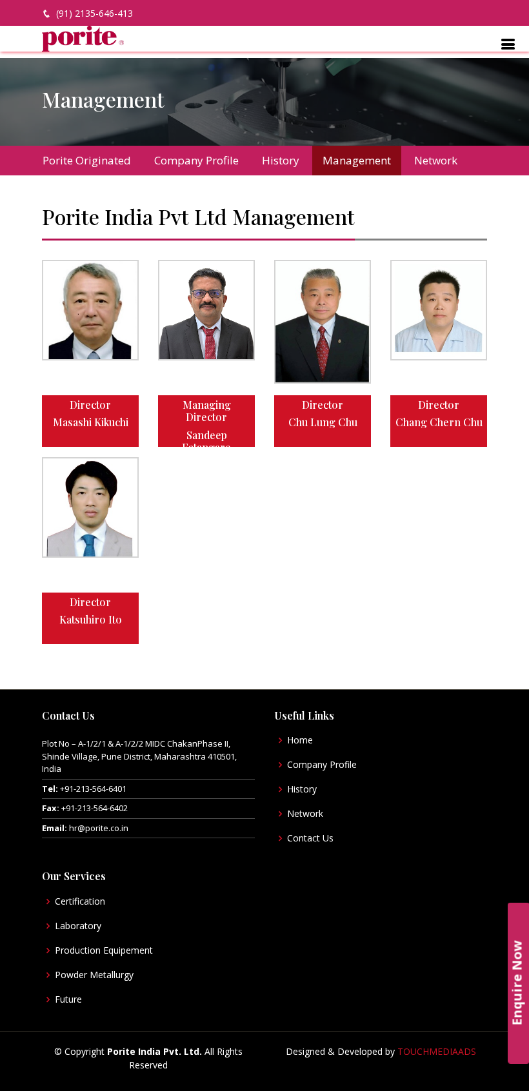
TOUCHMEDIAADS (436, 1051)
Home (300, 740)
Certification (80, 901)
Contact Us (310, 838)
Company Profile (196, 160)
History (280, 160)
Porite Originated (87, 160)
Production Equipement (104, 950)
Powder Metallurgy (94, 974)
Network (435, 160)
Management (357, 160)
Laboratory (78, 925)
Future (68, 999)
